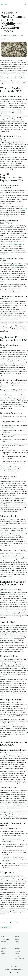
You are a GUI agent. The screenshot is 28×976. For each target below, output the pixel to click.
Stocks (17, 939)
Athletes (3, 953)
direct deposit (15, 265)
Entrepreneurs (4, 956)
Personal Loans (5, 939)
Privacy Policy (18, 956)
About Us (17, 951)
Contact (17, 953)
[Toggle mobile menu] (25, 4)
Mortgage (3, 941)
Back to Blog (7, 927)
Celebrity (3, 951)
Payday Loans (5, 39)
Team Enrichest (6, 35)
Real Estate (18, 944)
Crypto (17, 941)
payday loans (23, 139)
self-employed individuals (17, 244)
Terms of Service (19, 958)
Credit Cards (4, 944)
